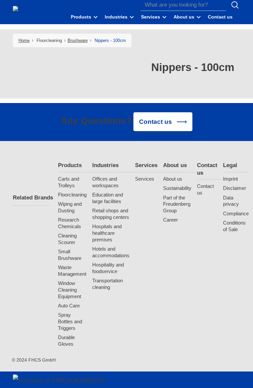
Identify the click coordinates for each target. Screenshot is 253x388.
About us (175, 165)
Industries (105, 165)
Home (24, 40)
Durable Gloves (66, 341)
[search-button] (235, 5)
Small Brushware (69, 255)
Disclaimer (234, 188)
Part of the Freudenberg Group (176, 204)
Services (146, 165)
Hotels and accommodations (110, 252)
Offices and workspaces (105, 182)
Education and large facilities (107, 198)
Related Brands (31, 197)
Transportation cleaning (107, 284)
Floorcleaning (72, 194)
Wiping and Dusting (70, 207)
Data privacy (231, 201)
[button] (84, 17)
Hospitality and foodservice (108, 268)
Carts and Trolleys (68, 182)
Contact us (207, 169)
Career (170, 220)
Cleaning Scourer (67, 239)
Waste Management (72, 271)
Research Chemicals (69, 223)
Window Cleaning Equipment (69, 289)
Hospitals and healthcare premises (107, 233)
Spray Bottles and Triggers (70, 321)
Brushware (78, 40)
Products (70, 165)
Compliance (236, 213)
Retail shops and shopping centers (110, 214)
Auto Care (69, 305)
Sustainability (177, 188)
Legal (230, 165)
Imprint (230, 179)
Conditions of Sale (234, 226)
